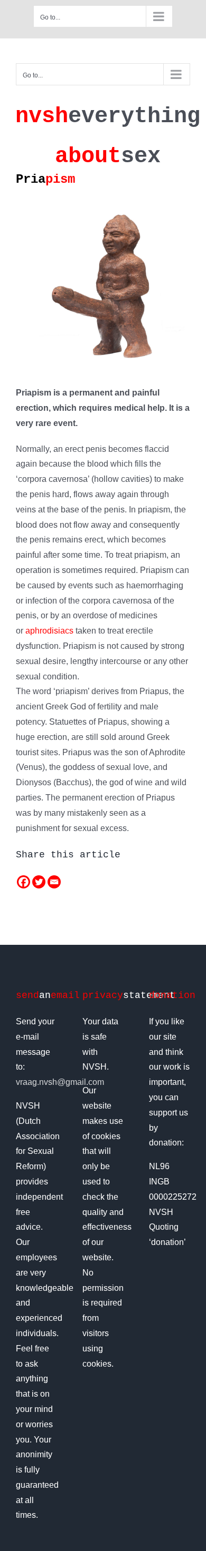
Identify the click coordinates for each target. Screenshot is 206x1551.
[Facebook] (23, 881)
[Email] (54, 881)
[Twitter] (38, 881)
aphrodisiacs (49, 630)
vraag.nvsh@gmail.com (60, 1082)
